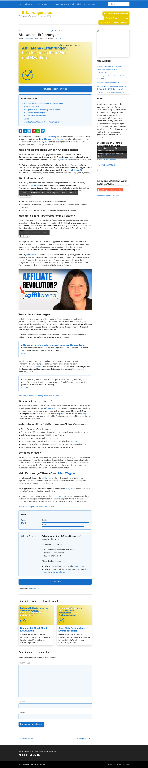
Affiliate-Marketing (48, 136)
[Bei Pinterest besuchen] (34, 755)
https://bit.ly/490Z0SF (106, 165)
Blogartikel (29, 4)
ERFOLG (82, 142)
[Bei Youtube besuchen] (38, 755)
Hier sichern (55, 582)
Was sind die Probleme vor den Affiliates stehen (43, 103)
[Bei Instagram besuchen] (23, 755)
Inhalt (79, 4)
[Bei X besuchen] (31, 755)
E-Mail (22, 712)
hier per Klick (80, 566)
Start (21, 4)
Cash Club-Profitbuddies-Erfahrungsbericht (72, 629)
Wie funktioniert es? (32, 106)
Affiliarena (46, 478)
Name (22, 701)
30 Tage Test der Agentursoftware (114, 22)
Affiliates (42, 154)
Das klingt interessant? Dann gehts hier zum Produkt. (40, 396)
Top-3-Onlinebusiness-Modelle (108, 82)
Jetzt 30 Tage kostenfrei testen (110, 190)
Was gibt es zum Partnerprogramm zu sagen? (42, 110)
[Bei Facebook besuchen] (20, 755)
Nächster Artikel (26, 738)
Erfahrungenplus (37, 12)
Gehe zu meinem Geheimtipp (116, 14)
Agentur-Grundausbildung (117, 18)
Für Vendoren (89, 4)
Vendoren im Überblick (64, 4)
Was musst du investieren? (35, 116)
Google (84, 413)
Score (23, 520)
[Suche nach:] (118, 4)
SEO (61, 413)
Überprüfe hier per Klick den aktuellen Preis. (37, 506)
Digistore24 (77, 170)
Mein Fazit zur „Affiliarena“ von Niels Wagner (42, 122)
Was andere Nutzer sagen (34, 113)
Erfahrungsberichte (45, 4)
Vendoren (34, 185)
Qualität (45, 520)
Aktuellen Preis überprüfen (55, 89)
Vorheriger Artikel (83, 738)
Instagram (69, 488)
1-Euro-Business (59, 496)
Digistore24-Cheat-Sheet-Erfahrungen (110, 93)
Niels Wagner (29, 38)
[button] (20, 131)
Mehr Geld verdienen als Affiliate (109, 195)
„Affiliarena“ (64, 160)
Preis (44, 525)
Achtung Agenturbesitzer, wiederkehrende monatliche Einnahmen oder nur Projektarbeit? (112, 69)
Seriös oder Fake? (31, 119)
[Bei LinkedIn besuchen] (27, 755)
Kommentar (25, 663)
